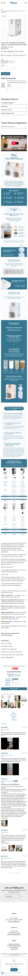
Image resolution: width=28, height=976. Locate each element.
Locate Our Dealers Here (14, 921)
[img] (4, 727)
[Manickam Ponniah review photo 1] (4, 823)
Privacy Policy (14, 949)
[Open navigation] (2, 3)
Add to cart (5, 73)
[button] (14, 28)
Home (2, 9)
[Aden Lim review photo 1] (4, 848)
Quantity (3, 65)
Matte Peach (11, 61)
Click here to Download (7, 635)
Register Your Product (14, 944)
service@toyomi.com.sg (14, 932)
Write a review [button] (14, 688)
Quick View (3, 86)
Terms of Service (14, 947)
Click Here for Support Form (14, 934)
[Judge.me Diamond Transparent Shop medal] (13, 715)
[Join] (22, 896)
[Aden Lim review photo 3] (19, 848)
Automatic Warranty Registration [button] (8, 126)
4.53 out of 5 (17, 674)
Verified (13, 720)
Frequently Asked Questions (14, 945)
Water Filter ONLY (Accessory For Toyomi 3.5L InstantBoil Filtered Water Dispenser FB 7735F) (16, 82)
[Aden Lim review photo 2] (11, 848)
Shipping (10, 51)
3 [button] (14, 873)
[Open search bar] (5, 3)
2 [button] (12, 873)
